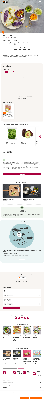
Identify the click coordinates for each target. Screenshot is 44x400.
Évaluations (18, 281)
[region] (22, 395)
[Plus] (39, 295)
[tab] (22, 380)
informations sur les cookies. (12, 395)
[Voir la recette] (7, 335)
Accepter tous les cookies (24, 398)
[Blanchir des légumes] (17, 357)
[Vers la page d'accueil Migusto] (5, 1)
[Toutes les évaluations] (5, 37)
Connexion (22, 259)
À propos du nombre (13, 72)
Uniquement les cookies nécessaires (36, 398)
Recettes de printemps (20, 43)
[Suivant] (40, 136)
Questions (25, 281)
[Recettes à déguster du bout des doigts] (27, 357)
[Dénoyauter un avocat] (7, 357)
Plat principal (12, 43)
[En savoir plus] (12, 199)
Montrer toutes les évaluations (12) (11, 308)
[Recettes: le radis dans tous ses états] (37, 357)
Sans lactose (5, 43)
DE (3, 391)
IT (7, 391)
